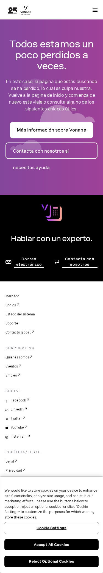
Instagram (19, 436)
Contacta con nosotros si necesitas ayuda (41, 154)
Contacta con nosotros (79, 262)
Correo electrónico (29, 262)
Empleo (11, 375)
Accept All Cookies (51, 545)
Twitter (16, 418)
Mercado (12, 296)
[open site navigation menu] (95, 10)
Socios (10, 305)
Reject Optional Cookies (51, 561)
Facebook (18, 400)
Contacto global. (18, 332)
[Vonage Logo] (19, 11)
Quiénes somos (17, 357)
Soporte (11, 323)
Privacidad (13, 470)
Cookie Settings (51, 528)
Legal (9, 461)
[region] (51, 525)
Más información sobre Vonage (51, 130)
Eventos (11, 366)
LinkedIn (17, 409)
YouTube (17, 427)
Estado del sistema (20, 314)
